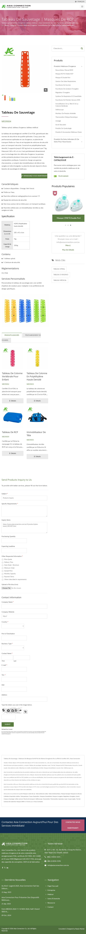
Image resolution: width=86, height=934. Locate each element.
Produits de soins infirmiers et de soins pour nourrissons (66, 140)
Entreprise (51, 890)
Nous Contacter (38, 801)
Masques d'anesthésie (46, 796)
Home (7, 25)
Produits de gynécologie (63, 128)
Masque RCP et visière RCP (64, 74)
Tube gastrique (24, 796)
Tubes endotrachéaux (54, 793)
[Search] (81, 48)
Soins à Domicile (54, 899)
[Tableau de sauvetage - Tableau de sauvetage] (46, 90)
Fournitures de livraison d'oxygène (66, 89)
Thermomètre (54, 799)
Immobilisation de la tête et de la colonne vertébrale (56, 25)
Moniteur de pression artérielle (65, 113)
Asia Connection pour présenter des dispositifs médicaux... (20, 898)
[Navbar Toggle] (82, 6)
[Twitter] (5, 868)
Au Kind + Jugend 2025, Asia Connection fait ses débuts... (20, 887)
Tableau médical (59, 280)
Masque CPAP (20, 801)
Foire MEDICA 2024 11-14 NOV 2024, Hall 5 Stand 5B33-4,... (21, 910)
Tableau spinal (59, 269)
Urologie (58, 121)
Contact (50, 907)
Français (80, 1)
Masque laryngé (65, 793)
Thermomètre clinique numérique (66, 117)
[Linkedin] (7, 868)
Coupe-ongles (72, 799)
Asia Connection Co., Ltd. (22, 928)
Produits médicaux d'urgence (27, 25)
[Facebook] (2, 868)
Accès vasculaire (60, 125)
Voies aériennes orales (42, 793)
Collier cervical (19, 799)
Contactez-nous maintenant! (73, 825)
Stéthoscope (59, 110)
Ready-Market (79, 929)
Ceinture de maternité (10, 801)
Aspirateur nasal (62, 799)
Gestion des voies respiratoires (65, 81)
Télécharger (63, 176)
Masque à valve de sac (29, 793)
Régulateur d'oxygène (62, 92)
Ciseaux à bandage (9, 799)
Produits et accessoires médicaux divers (68, 132)
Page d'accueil (53, 886)
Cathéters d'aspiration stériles (12, 796)
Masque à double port (62, 77)
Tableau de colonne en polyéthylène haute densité (37, 376)
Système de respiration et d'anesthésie (68, 96)
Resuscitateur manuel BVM (64, 70)
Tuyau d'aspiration (34, 796)
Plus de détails (68, 250)
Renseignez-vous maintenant (35, 176)
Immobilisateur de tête (36, 434)
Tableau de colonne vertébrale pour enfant (12, 376)
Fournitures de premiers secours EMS (67, 100)
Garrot (77, 796)
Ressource (51, 903)
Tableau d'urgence (60, 274)
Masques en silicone (75, 793)
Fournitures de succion (63, 85)
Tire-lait (78, 799)
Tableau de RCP (10, 432)
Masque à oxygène (57, 796)
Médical (50, 894)
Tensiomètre (46, 799)
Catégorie (13, 25)
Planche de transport (29, 799)
